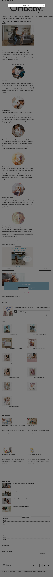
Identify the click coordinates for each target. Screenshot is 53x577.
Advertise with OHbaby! (26, 5)
